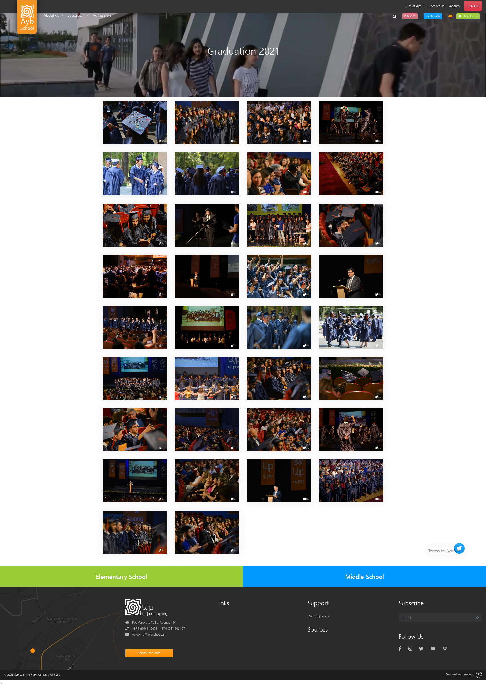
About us (52, 15)
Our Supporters (318, 616)
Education (76, 15)
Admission (102, 15)
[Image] (135, 122)
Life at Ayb (414, 6)
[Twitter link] (421, 648)
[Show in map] (32, 650)
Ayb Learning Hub (25, 674)
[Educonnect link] (450, 16)
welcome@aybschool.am (146, 634)
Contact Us (436, 6)
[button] (468, 16)
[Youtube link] (433, 648)
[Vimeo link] (445, 648)
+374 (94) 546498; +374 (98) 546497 (155, 628)
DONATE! (473, 6)
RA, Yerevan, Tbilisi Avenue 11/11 (151, 622)
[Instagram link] (410, 648)
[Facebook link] (400, 648)
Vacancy (454, 6)
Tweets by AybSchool (446, 550)
